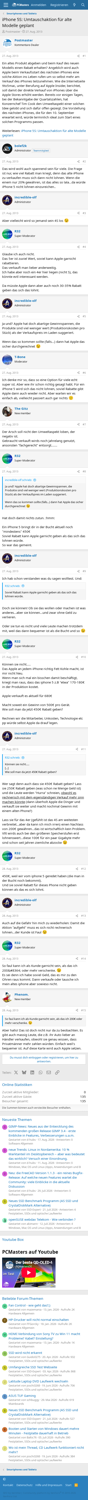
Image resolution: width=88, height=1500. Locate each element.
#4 (84, 247)
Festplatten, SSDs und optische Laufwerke (35, 1213)
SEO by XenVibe (12, 1492)
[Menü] (6, 5)
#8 (84, 471)
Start (68, 1485)
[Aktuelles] (74, 5)
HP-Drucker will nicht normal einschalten (39, 1319)
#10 (83, 657)
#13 (83, 916)
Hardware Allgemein (21, 1313)
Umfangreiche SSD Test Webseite (33, 1367)
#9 (84, 571)
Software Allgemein (21, 1143)
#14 (83, 958)
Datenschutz (24, 1485)
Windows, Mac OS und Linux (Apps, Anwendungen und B (45, 1167)
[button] (4, 1479)
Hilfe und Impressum (48, 1485)
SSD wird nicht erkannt (25, 1352)
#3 (84, 213)
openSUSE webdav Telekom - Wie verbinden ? (42, 1219)
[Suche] (83, 5)
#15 (83, 1010)
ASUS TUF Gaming (22, 1395)
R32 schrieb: (12, 586)
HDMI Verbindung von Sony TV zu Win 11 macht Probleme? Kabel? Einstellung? (44, 1336)
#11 (83, 749)
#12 (83, 869)
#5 (84, 316)
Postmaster (13, 31)
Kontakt (8, 1485)
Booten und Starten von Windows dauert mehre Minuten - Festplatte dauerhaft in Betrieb (44, 1430)
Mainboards (16, 1404)
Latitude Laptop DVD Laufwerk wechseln (38, 1381)
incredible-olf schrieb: (18, 480)
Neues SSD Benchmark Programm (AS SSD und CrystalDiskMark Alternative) (43, 1203)
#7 (84, 424)
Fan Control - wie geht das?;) (29, 1305)
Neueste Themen (17, 1119)
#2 (84, 161)
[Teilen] (78, 56)
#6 (84, 373)
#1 (84, 56)
